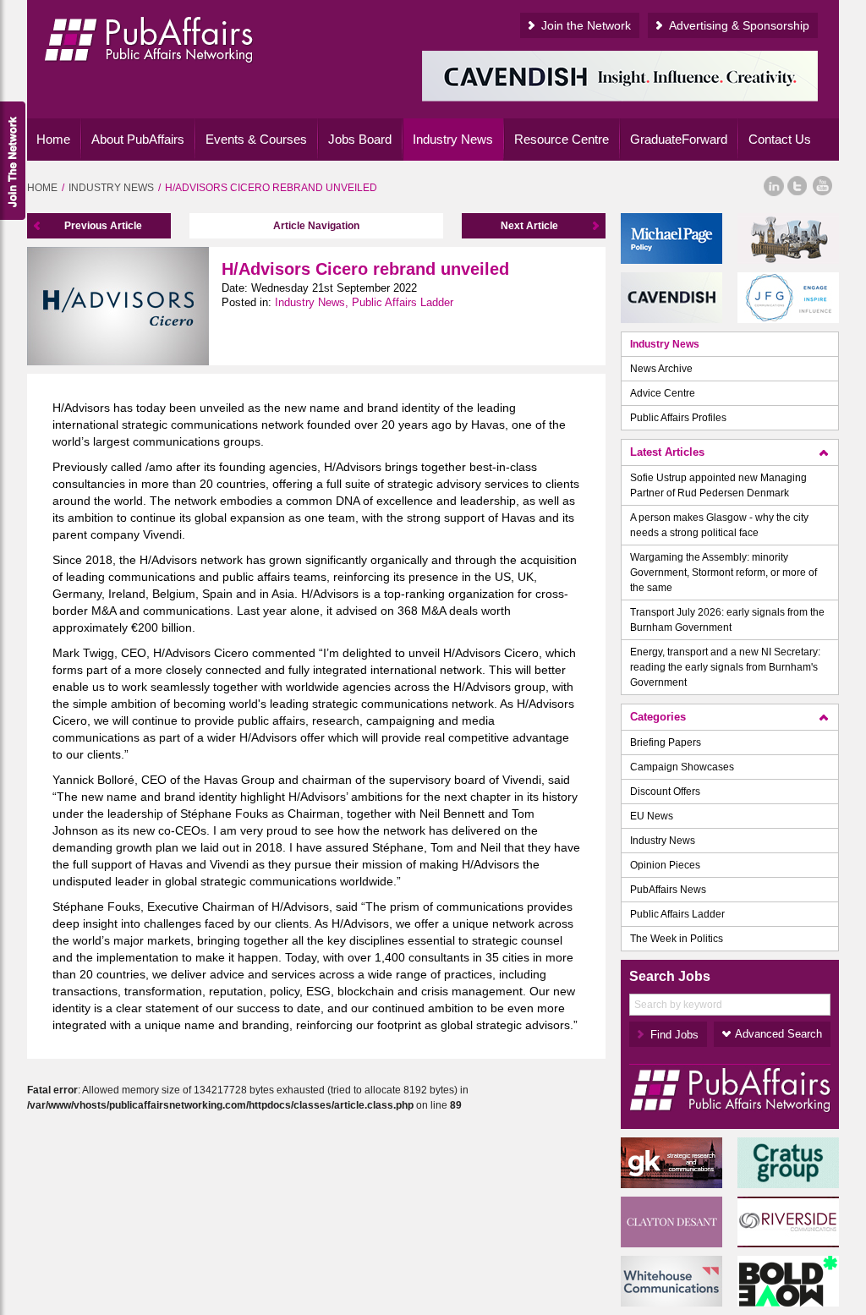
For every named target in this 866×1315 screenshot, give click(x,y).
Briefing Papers (665, 742)
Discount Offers (665, 791)
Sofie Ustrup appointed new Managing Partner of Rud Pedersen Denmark (718, 485)
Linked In (773, 186)
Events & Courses (256, 139)
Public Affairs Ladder (677, 914)
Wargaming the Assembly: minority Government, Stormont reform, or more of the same (723, 572)
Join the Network (586, 25)
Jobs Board (360, 139)
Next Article (529, 226)
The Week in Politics (676, 939)
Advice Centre (662, 393)
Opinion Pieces (665, 865)
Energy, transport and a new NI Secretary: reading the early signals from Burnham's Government (725, 667)
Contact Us (779, 139)
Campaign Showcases (682, 767)
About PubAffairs (137, 139)
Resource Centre (561, 139)
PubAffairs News (668, 890)
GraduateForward (678, 139)
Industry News (453, 139)
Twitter (797, 186)
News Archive (661, 369)
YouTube (823, 186)
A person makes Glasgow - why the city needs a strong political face (719, 525)
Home (53, 139)
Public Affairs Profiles (678, 418)
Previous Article (103, 226)
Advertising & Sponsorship (739, 25)
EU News (651, 816)
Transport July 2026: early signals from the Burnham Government (727, 619)
